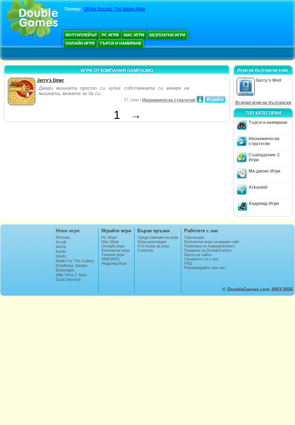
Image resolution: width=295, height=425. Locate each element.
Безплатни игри (167, 35)
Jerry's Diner (50, 80)
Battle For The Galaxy (75, 261)
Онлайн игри (80, 43)
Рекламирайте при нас (205, 267)
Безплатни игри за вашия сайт (212, 242)
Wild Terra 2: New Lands (71, 277)
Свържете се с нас (201, 259)
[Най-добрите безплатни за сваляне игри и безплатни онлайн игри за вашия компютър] (32, 20)
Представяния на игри (157, 237)
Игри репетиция (151, 242)
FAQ (188, 263)
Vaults (61, 256)
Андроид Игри (264, 203)
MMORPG (110, 259)
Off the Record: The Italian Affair (114, 9)
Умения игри (112, 254)
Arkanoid (258, 187)
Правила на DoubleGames (208, 250)
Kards (61, 251)
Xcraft (61, 242)
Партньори (194, 237)
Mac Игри (134, 35)
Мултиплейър (81, 35)
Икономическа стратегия (168, 100)
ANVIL (61, 247)
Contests (145, 250)
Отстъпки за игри (153, 246)
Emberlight (65, 270)
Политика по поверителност (209, 246)
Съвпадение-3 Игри (264, 157)
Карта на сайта (198, 254)
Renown (63, 237)
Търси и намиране (120, 43)
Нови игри (68, 230)
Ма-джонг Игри (264, 171)
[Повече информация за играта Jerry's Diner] (200, 99)
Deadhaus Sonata (71, 265)
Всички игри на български (263, 102)
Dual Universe (68, 279)
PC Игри (110, 35)
